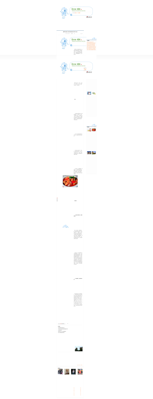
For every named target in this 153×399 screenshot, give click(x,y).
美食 (87, 49)
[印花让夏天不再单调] (60, 371)
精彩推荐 (59, 368)
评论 (59, 323)
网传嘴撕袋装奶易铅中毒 (61, 327)
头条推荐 (88, 40)
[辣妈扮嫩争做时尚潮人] (80, 371)
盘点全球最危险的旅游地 (61, 332)
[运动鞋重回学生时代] (66, 371)
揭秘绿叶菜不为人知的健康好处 (62, 331)
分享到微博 (62, 323)
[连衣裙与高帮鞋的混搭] (73, 371)
